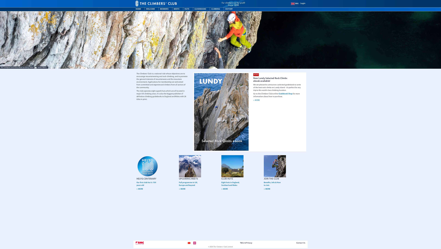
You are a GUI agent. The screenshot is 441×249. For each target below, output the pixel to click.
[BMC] (140, 243)
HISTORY (229, 9)
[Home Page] (161, 3)
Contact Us (300, 243)
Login (302, 3)
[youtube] (189, 243)
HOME (138, 9)
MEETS (176, 9)
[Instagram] (194, 243)
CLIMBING (215, 9)
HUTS (187, 9)
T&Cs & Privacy (246, 243)
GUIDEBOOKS (200, 9)
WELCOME (150, 9)
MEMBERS (164, 9)
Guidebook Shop (286, 94)
